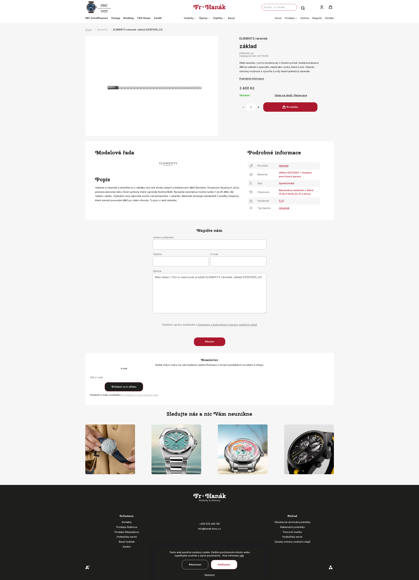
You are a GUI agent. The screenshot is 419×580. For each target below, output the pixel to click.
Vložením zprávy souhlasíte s (209, 324)
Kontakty (127, 522)
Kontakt (329, 18)
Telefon (157, 254)
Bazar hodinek (127, 541)
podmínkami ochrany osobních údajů (140, 395)
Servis (278, 18)
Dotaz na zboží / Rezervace (291, 95)
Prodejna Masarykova (126, 532)
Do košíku (292, 107)
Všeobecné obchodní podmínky (292, 522)
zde (242, 555)
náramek (284, 208)
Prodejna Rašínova (126, 527)
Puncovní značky (292, 532)
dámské (283, 165)
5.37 (281, 200)
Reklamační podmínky (292, 527)
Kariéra (127, 546)
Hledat (303, 7)
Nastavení (209, 574)
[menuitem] (97, 18)
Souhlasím (224, 564)
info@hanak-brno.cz (209, 528)
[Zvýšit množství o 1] (258, 107)
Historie (304, 18)
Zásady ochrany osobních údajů (292, 541)
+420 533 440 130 (209, 523)
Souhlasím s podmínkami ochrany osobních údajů (227, 324)
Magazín (317, 18)
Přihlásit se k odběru (123, 386)
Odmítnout (195, 564)
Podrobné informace (251, 78)
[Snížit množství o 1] (243, 107)
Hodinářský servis (127, 536)
